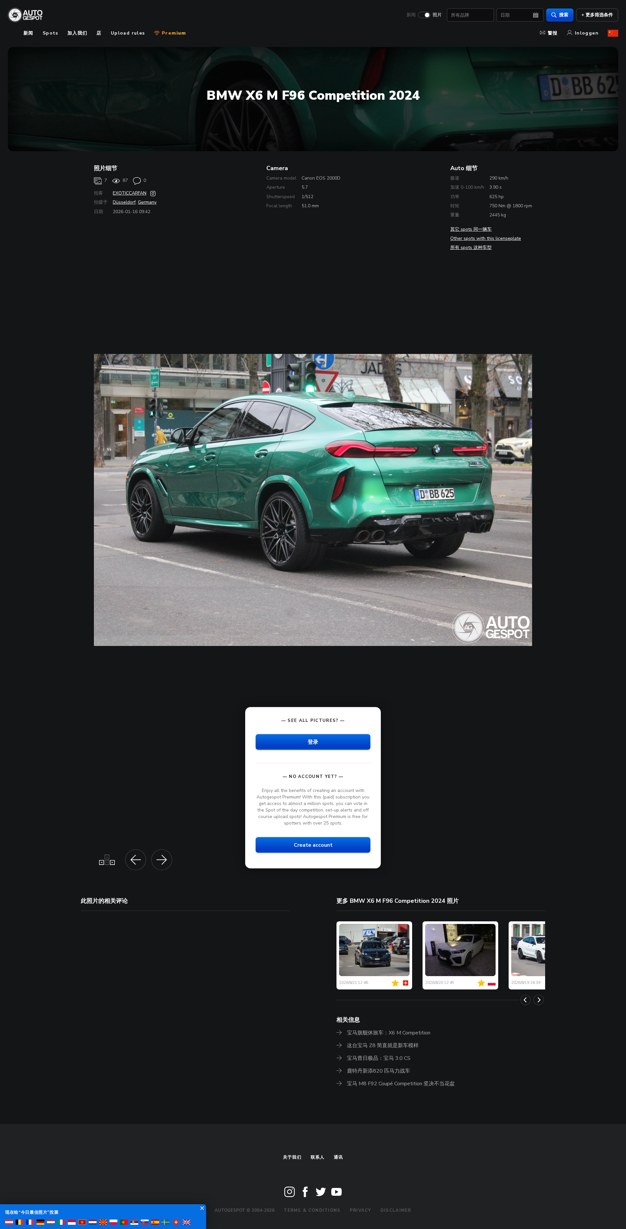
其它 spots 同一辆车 (471, 229)
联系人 (318, 1157)
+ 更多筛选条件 (597, 15)
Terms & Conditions (312, 1210)
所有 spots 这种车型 (471, 247)
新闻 (411, 15)
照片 (437, 15)
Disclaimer (395, 1210)
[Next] (538, 999)
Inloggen (587, 33)
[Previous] (525, 999)
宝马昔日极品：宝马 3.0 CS (378, 1058)
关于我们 (292, 1157)
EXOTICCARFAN (129, 193)
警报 (553, 33)
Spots (50, 33)
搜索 (563, 15)
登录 (313, 741)
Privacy (360, 1210)
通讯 (338, 1157)
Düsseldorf (124, 202)
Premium (173, 33)
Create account (313, 844)
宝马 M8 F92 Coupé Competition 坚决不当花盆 (401, 1083)
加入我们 (77, 33)
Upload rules (128, 33)
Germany (147, 202)
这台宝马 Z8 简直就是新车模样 (383, 1045)
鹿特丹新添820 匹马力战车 (378, 1071)
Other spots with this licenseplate (485, 238)
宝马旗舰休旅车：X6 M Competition (388, 1032)
